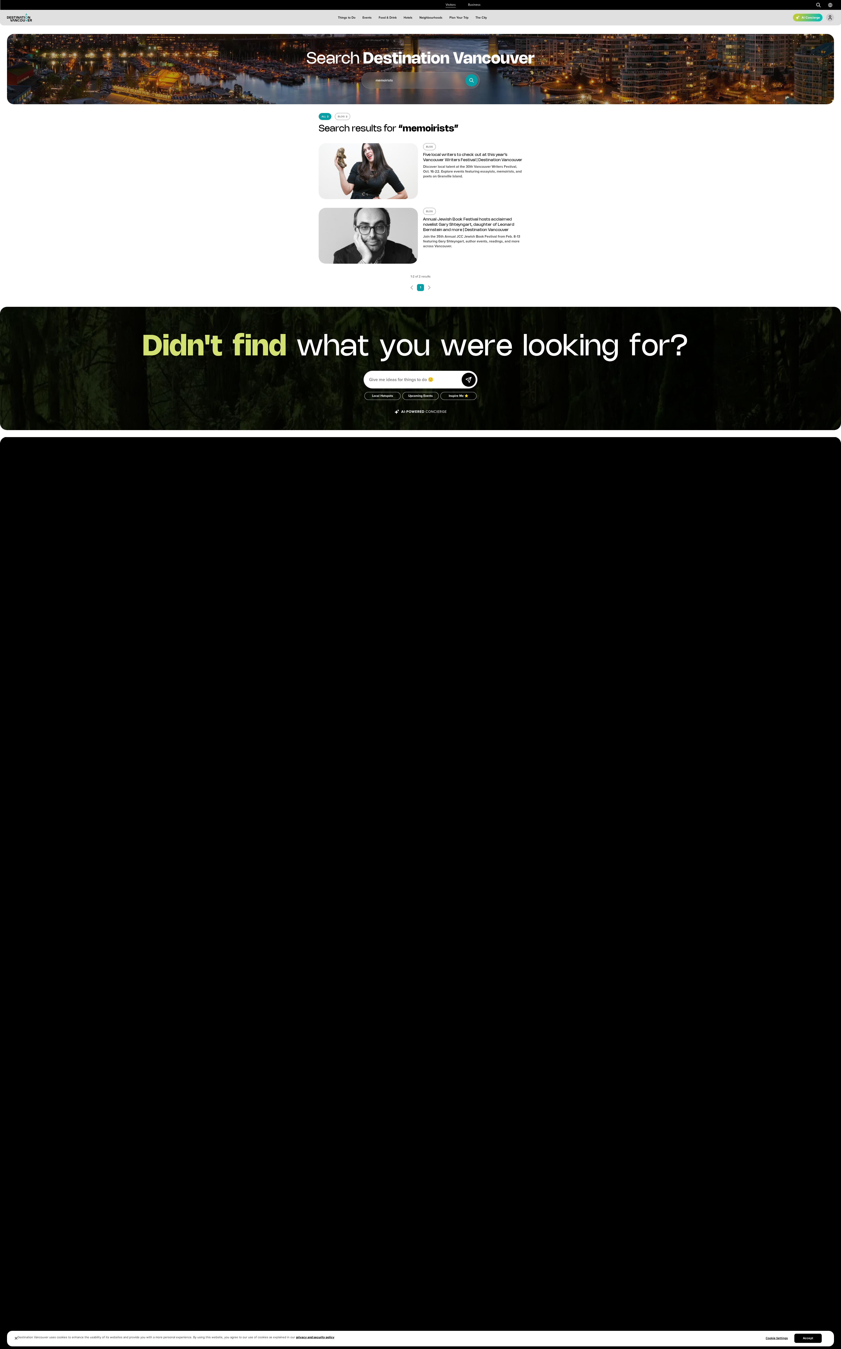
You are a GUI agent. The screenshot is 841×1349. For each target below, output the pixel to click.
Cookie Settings (777, 1338)
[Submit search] (818, 5)
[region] (420, 1338)
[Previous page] (411, 287)
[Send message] (469, 380)
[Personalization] (830, 17)
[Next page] (429, 287)
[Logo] (19, 17)
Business (474, 4)
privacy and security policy (315, 1337)
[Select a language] (830, 5)
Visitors (451, 4)
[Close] (16, 1338)
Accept (808, 1338)
